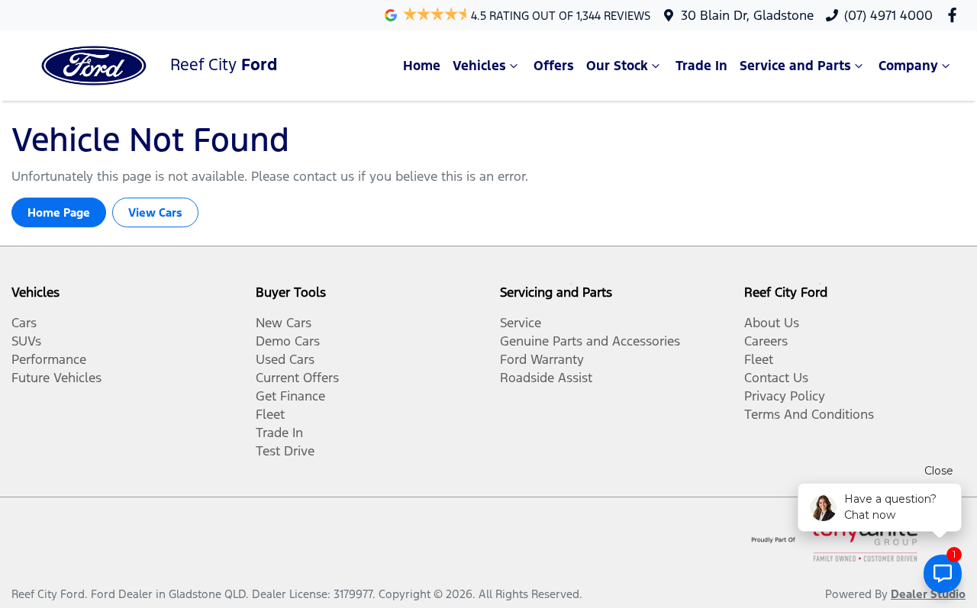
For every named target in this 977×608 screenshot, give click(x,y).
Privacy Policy (784, 396)
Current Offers (297, 377)
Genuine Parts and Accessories (590, 341)
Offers (554, 65)
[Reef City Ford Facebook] (955, 15)
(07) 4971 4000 (888, 15)
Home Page (58, 212)
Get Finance (290, 396)
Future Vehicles (56, 377)
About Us (771, 322)
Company (908, 65)
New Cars (283, 322)
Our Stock (617, 65)
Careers (766, 341)
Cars (24, 322)
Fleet (270, 414)
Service (520, 322)
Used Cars (285, 359)
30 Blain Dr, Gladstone (747, 15)
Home (421, 65)
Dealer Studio (928, 594)
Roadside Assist (546, 377)
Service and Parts (795, 65)
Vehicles (479, 65)
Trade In (701, 65)
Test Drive (285, 450)
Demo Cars (288, 341)
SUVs (26, 341)
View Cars (155, 212)
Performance (48, 359)
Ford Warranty (542, 359)
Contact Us (776, 377)
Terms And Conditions (809, 414)
